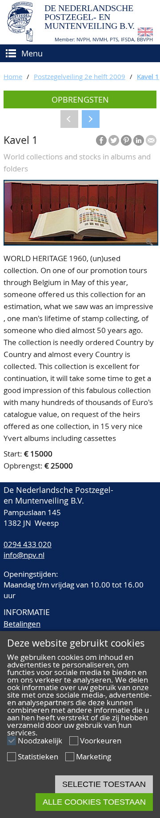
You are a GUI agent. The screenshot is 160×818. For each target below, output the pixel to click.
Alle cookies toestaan (94, 802)
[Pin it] (126, 140)
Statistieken (38, 756)
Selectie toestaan (104, 784)
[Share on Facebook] (101, 140)
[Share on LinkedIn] (138, 140)
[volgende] (91, 119)
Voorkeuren (100, 740)
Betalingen (22, 624)
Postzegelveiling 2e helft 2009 (79, 76)
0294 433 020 (28, 544)
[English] (145, 33)
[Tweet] (113, 140)
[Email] (151, 140)
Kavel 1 (148, 76)
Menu (32, 53)
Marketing (93, 756)
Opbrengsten (80, 99)
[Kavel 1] (81, 243)
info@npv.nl (24, 555)
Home (13, 76)
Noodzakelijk (40, 740)
